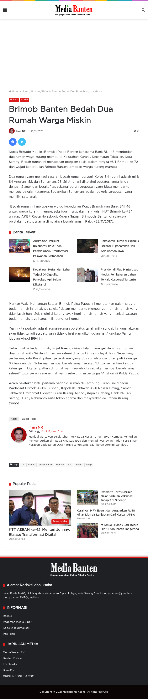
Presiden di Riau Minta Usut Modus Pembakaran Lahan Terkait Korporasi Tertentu (119, 275)
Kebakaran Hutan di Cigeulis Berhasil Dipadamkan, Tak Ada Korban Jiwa (120, 246)
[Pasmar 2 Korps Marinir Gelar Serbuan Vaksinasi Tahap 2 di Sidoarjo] (87, 497)
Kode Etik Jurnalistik (16, 628)
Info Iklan (9, 634)
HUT (69, 465)
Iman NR (21, 131)
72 (22, 465)
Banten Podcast (13, 658)
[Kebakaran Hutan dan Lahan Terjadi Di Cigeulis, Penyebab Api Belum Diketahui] (19, 274)
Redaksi (8, 616)
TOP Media (10, 664)
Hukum (35, 92)
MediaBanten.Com (52, 432)
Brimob (60, 465)
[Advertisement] (74, 49)
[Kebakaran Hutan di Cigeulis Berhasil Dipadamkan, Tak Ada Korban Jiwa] (87, 246)
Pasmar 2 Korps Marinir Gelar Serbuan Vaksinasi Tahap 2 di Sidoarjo (117, 496)
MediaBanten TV (13, 652)
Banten (31, 465)
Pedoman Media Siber (17, 622)
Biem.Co (8, 670)
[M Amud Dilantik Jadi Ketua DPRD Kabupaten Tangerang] (87, 530)
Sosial (24, 100)
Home (15, 92)
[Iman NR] (19, 441)
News (25, 92)
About (14, 418)
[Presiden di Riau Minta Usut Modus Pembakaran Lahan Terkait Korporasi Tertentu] (87, 274)
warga (89, 465)
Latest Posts (29, 418)
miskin (79, 465)
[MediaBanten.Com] (74, 10)
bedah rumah (46, 465)
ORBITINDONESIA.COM (18, 676)
